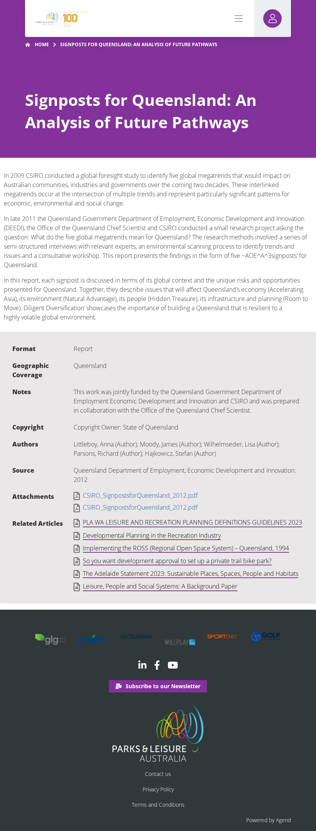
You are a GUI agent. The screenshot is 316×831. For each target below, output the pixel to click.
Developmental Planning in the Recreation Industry (152, 536)
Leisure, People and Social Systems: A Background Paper (160, 586)
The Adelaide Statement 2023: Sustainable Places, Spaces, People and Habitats (190, 574)
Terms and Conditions (158, 804)
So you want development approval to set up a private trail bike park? (177, 561)
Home (42, 44)
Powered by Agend (268, 820)
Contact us (158, 773)
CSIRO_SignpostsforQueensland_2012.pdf (140, 495)
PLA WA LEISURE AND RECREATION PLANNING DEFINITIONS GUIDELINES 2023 (192, 523)
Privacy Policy (158, 789)
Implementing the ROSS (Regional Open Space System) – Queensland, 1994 (186, 548)
